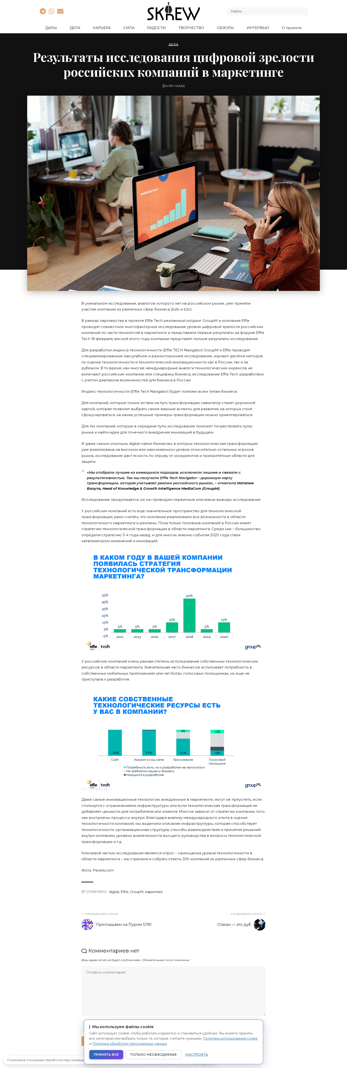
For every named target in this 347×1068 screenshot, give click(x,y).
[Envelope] (60, 11)
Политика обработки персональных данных (129, 1044)
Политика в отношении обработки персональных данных (53, 1060)
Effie (124, 892)
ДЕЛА (173, 44)
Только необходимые (153, 1054)
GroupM (137, 892)
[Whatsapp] (51, 11)
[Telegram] (43, 11)
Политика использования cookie (230, 1038)
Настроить (196, 1054)
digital (114, 892)
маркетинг (154, 892)
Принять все (106, 1054)
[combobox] (267, 11)
